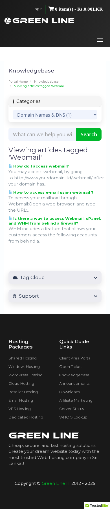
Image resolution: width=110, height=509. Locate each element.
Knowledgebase (46, 81)
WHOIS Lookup (73, 417)
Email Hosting (20, 400)
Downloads (69, 392)
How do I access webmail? (40, 166)
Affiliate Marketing (76, 400)
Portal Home (18, 81)
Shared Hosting (22, 358)
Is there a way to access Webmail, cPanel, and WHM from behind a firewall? (54, 220)
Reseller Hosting (23, 392)
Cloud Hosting (21, 383)
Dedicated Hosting (25, 417)
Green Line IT (56, 483)
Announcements (74, 383)
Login (37, 8)
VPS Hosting (19, 408)
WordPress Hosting (25, 375)
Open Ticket (70, 366)
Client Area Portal (75, 358)
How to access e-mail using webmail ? (52, 192)
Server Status (71, 408)
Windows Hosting (24, 366)
